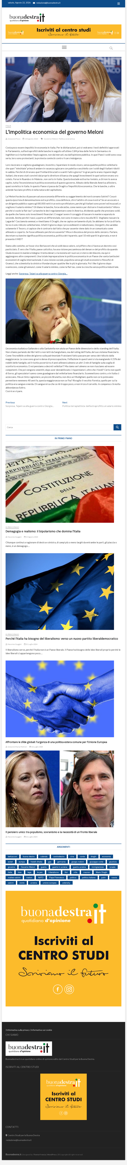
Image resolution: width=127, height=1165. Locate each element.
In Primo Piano (12, 527)
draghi (93, 856)
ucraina (33, 882)
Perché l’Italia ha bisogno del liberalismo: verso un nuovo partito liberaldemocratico (62, 638)
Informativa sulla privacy (18, 1030)
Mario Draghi (101, 872)
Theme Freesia (39, 1154)
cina (72, 856)
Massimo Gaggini (14, 537)
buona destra (29, 856)
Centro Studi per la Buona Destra (23, 1135)
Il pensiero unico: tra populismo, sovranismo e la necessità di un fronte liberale (51, 832)
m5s (75, 872)
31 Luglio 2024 (31, 644)
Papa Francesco (56, 877)
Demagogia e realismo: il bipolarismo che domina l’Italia (43, 531)
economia (106, 856)
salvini (11, 882)
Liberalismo (53, 872)
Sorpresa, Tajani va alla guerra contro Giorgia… (43, 273)
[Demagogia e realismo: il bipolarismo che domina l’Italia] (63, 484)
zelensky (66, 882)
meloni (29, 877)
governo (11, 866)
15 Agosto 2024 (32, 537)
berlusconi (12, 856)
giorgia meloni (77, 861)
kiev (20, 872)
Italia (8, 126)
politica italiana (88, 877)
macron (86, 872)
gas (49, 861)
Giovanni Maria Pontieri (17, 747)
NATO (40, 877)
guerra (43, 866)
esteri (10, 861)
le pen (40, 872)
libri (66, 872)
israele (112, 866)
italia (10, 872)
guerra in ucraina (59, 866)
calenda (43, 856)
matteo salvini (14, 877)
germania (61, 861)
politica (73, 877)
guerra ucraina (79, 866)
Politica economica (67, 139)
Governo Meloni (51, 139)
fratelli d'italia (36, 861)
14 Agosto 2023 (31, 139)
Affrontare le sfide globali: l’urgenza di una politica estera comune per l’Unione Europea (56, 742)
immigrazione (98, 866)
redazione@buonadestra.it (48, 3)
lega (29, 872)
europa (22, 861)
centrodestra (58, 856)
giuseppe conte (96, 861)
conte (82, 856)
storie (22, 882)
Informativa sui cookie (41, 1030)
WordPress (52, 1154)
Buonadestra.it (13, 1154)
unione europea (49, 882)
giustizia (113, 861)
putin (103, 877)
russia (114, 877)
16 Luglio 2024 (37, 747)
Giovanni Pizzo (13, 139)
